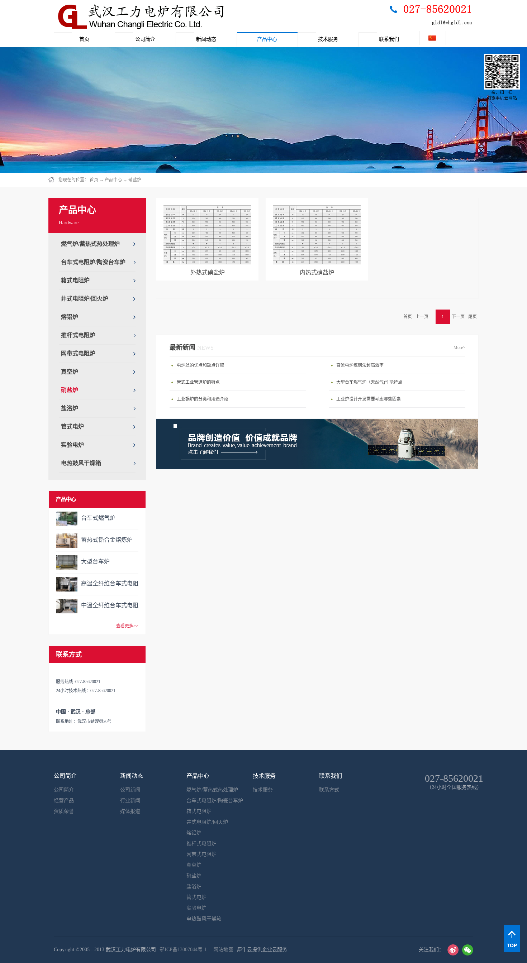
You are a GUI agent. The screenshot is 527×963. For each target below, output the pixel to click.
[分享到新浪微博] (453, 949)
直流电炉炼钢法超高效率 (360, 365)
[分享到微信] (467, 949)
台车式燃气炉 (98, 518)
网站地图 (221, 949)
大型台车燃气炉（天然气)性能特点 (369, 382)
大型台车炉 (95, 562)
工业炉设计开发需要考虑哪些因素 (368, 399)
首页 (84, 39)
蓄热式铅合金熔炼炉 (107, 540)
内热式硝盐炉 (317, 272)
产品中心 (113, 179)
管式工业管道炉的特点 (198, 382)
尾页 (472, 316)
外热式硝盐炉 (207, 272)
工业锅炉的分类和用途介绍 (202, 399)
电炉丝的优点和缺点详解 (200, 365)
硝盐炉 (134, 179)
